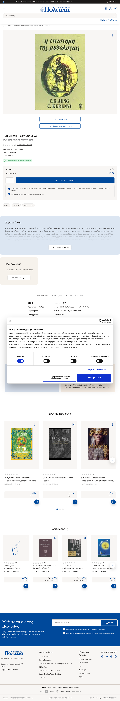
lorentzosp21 (70, 385)
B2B (80, 666)
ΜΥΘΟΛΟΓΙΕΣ (24, 26)
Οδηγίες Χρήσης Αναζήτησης (49, 670)
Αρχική (5, 26)
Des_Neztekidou (71, 387)
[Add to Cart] (36, 501)
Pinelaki (98, 385)
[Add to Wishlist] (111, 35)
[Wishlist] (105, 9)
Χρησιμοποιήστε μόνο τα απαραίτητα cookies (59, 378)
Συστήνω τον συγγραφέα (62, 126)
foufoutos (91, 385)
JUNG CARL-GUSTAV (11, 140)
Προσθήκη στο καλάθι (65, 180)
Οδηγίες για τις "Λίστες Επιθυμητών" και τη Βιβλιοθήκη (55, 665)
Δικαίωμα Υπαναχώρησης (85, 671)
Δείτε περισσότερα (60, 247)
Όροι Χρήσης (93, 698)
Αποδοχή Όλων (94, 378)
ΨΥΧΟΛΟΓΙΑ (12, 155)
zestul (84, 385)
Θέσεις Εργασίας (45, 660)
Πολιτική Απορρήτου (109, 698)
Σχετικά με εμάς (45, 656)
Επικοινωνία (83, 663)
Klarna (81, 677)
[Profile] (110, 9)
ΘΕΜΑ (10, 26)
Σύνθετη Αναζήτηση (108, 20)
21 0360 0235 (113, 2)
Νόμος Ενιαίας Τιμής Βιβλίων (50, 674)
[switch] (46, 361)
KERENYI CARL (26, 140)
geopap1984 (83, 387)
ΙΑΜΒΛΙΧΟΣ (14, 152)
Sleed (70, 698)
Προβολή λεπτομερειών (97, 370)
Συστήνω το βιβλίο (62, 119)
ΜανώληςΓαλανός (95, 387)
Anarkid (78, 385)
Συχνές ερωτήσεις (86, 659)
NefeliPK (106, 387)
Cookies (42, 677)
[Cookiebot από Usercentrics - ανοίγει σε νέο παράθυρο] (100, 321)
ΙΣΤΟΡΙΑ (16, 26)
